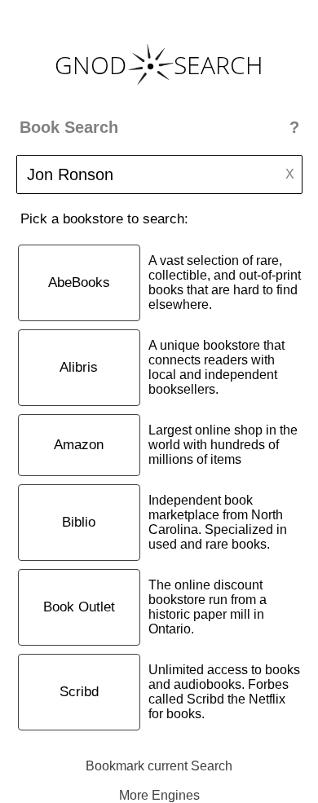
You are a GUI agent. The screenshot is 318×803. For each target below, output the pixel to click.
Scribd (79, 691)
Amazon (79, 444)
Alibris (79, 367)
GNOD (90, 65)
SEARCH (218, 65)
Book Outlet (79, 607)
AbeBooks (79, 282)
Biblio (78, 522)
